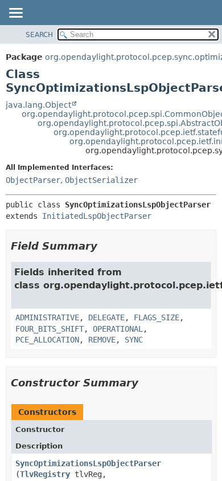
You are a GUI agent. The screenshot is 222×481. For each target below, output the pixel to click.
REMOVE (102, 339)
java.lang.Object (38, 104)
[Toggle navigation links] (15, 14)
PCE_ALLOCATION (47, 339)
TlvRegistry (45, 474)
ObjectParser (33, 180)
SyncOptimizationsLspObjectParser (88, 463)
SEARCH (39, 35)
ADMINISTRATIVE (47, 317)
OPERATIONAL (118, 328)
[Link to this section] (105, 246)
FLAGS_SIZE (156, 317)
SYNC (134, 339)
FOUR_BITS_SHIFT (49, 328)
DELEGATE (106, 317)
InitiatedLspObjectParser (96, 216)
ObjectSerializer (101, 180)
